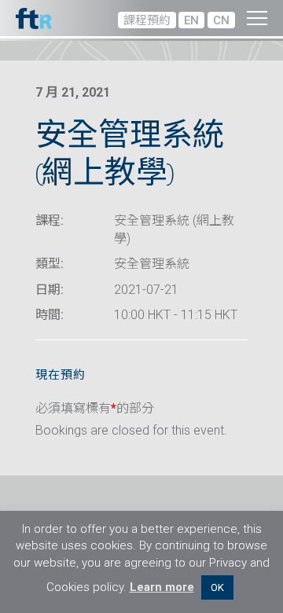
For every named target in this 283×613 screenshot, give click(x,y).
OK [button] (217, 587)
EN (191, 20)
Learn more (162, 587)
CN (221, 20)
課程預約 (147, 20)
